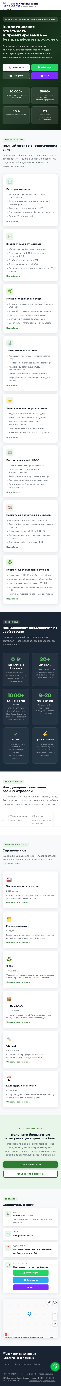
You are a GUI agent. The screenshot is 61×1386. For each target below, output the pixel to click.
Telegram (18, 75)
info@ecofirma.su (23, 1235)
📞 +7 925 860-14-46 (31, 1164)
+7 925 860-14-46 (23, 1215)
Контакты (38, 1364)
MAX (46, 75)
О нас (17, 1364)
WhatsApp (46, 67)
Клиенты (27, 1364)
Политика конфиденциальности (42, 1381)
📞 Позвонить (16, 67)
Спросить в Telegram (32, 1174)
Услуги (8, 1364)
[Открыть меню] (55, 5)
